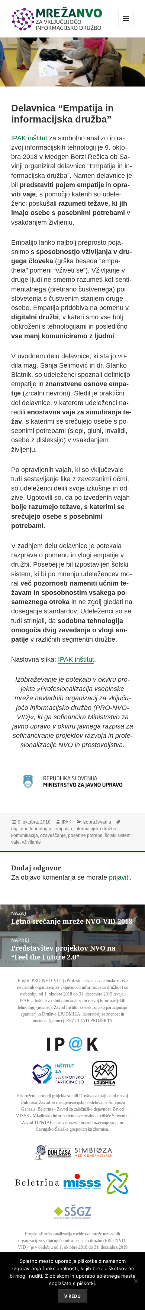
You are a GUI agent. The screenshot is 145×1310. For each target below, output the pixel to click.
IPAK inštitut (29, 138)
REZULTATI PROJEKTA (89, 1020)
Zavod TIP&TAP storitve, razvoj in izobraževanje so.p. (70, 1122)
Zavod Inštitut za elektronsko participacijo (90, 1007)
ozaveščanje (53, 835)
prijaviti (119, 877)
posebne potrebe (85, 835)
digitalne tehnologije (31, 828)
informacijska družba (95, 828)
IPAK (66, 822)
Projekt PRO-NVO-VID (40, 980)
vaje (15, 842)
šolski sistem (117, 835)
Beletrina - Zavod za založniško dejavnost (74, 1109)
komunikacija (24, 835)
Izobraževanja (97, 822)
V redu (72, 1296)
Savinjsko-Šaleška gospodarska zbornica (72, 1129)
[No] (135, 1281)
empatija (63, 828)
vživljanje (31, 842)
